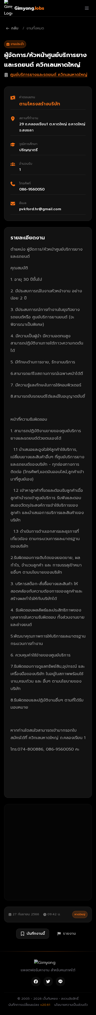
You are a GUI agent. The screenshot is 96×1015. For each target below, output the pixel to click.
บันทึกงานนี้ (36, 933)
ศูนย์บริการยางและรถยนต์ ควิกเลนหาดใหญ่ (48, 75)
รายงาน (69, 933)
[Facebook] (35, 981)
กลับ (14, 28)
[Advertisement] (48, 852)
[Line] (60, 981)
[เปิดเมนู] (87, 8)
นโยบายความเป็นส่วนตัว (71, 1005)
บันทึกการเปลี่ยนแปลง (29, 1005)
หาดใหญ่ (79, 914)
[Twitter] (48, 981)
